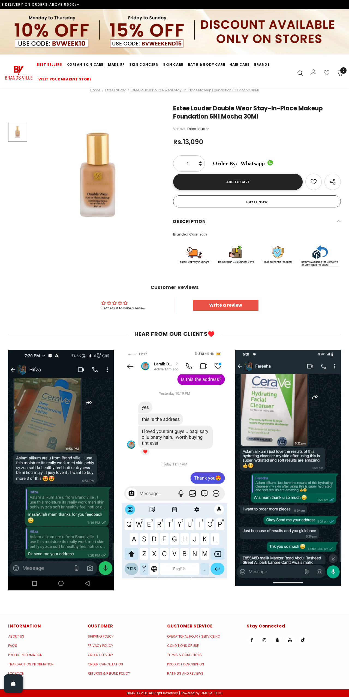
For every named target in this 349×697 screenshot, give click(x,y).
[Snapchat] (277, 640)
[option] (99, 176)
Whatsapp (239, 163)
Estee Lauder (115, 90)
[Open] (13, 683)
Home (95, 90)
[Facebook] (252, 640)
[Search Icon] (300, 73)
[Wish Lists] (313, 182)
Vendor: (179, 128)
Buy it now (257, 202)
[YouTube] (290, 640)
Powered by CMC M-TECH (201, 693)
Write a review (225, 305)
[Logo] (18, 72)
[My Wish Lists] (326, 73)
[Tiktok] (303, 640)
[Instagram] (264, 640)
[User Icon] (314, 72)
